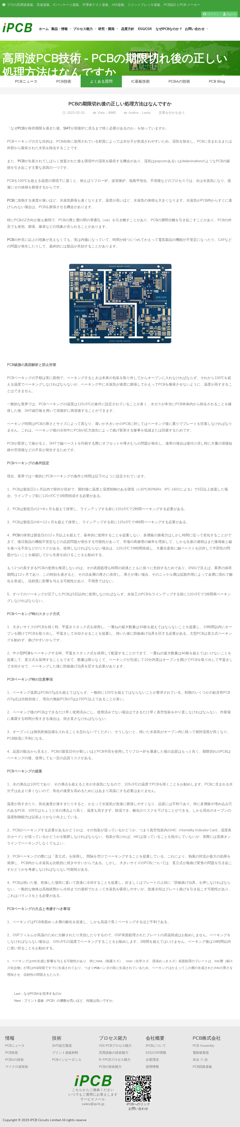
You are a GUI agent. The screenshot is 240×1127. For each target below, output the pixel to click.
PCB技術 (63, 81)
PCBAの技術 (179, 81)
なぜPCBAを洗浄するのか (43, 993)
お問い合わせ (195, 29)
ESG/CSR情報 (156, 1052)
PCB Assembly (203, 1045)
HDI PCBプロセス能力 (115, 1045)
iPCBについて (156, 1045)
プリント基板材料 (65, 1052)
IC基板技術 (140, 81)
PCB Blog (217, 81)
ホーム (44, 29)
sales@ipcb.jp (93, 1104)
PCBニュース (26, 81)
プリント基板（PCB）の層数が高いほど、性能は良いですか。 (70, 1000)
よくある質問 (101, 81)
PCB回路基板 (202, 1066)
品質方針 (127, 29)
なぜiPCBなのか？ (169, 29)
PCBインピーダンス (66, 1059)
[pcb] (17, 27)
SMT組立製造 (62, 1045)
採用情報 (152, 1066)
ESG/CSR (145, 29)
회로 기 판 (200, 1059)
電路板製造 (201, 1052)
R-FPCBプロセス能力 (115, 1059)
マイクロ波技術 (16, 1066)
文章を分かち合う (172, 112)
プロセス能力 (83, 29)
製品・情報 (59, 29)
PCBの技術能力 (110, 1066)
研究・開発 (106, 29)
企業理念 (152, 1059)
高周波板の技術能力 (113, 1052)
